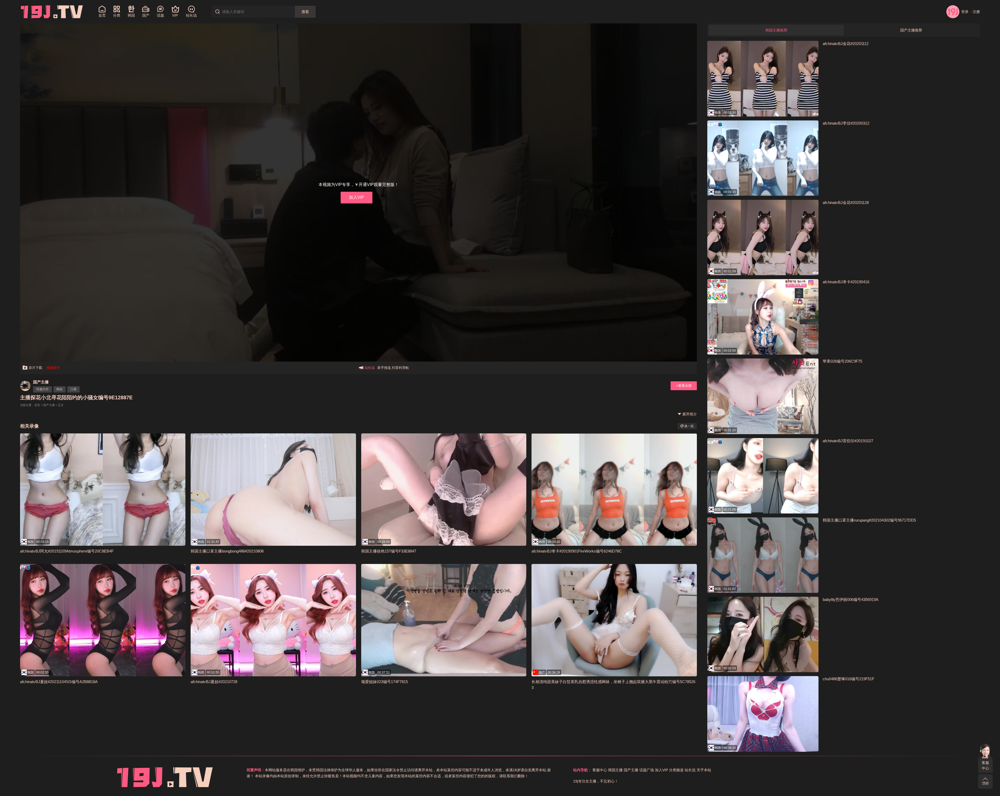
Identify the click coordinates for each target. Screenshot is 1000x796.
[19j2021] (52, 11)
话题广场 (646, 770)
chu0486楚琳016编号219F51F (848, 679)
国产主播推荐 (911, 30)
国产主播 (41, 382)
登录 (964, 12)
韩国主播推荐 (776, 30)
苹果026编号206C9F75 (842, 361)
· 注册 (975, 12)
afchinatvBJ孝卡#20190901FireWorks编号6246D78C (577, 551)
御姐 (59, 389)
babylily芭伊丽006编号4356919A (850, 599)
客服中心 (985, 765)
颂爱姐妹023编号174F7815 (384, 681)
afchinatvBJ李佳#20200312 (846, 123)
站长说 (690, 770)
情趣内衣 (42, 389)
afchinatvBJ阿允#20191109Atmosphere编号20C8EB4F (67, 551)
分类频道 (676, 770)
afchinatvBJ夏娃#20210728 (214, 681)
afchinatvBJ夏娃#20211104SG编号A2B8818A (59, 681)
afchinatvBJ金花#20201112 (845, 43)
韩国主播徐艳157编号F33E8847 (388, 551)
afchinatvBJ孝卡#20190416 (846, 282)
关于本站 (704, 770)
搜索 (305, 12)
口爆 (73, 389)
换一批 (689, 426)
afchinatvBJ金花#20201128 (846, 202)
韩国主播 (615, 770)
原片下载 (35, 368)
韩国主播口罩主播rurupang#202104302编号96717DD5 (869, 520)
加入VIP (356, 197)
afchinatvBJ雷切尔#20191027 (848, 441)
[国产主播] (25, 386)
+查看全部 (684, 386)
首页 (37, 405)
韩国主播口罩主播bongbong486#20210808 (227, 551)
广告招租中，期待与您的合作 (399, 368)
